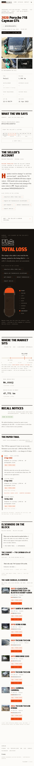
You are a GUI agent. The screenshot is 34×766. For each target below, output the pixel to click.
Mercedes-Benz (15, 748)
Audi (25, 748)
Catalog (20, 2)
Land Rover (12, 750)
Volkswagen (5, 750)
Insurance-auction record (11, 9)
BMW (21, 748)
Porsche (25, 9)
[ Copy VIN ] (17, 140)
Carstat (4, 754)
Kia (8, 748)
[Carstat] (7, 2)
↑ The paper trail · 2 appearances (14, 545)
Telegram (24, 761)
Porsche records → (10, 566)
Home (15, 2)
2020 (13, 11)
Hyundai (4, 748)
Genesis (30, 748)
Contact (26, 2)
